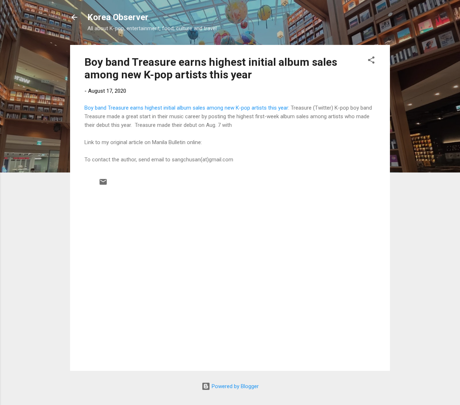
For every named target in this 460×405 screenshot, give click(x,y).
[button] (371, 61)
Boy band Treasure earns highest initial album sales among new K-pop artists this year (210, 68)
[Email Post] (103, 184)
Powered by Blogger (234, 386)
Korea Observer (117, 17)
